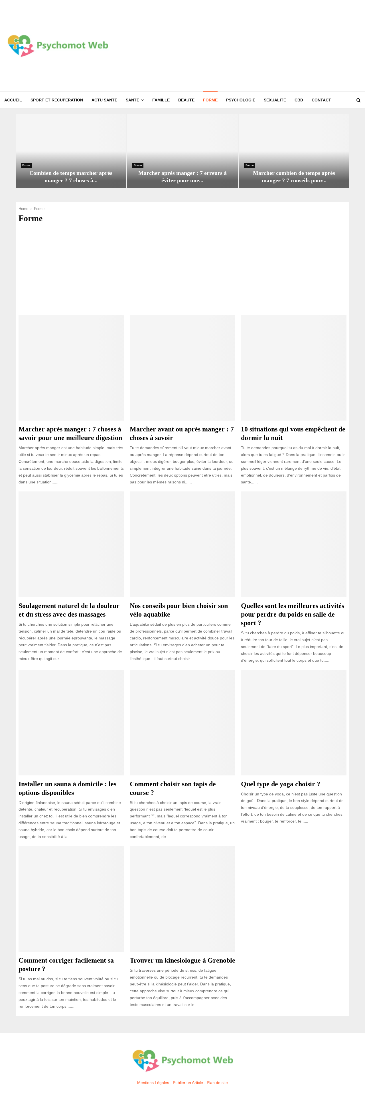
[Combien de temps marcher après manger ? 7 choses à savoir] (71, 151)
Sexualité (275, 100)
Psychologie (240, 100)
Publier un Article (188, 1082)
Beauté (186, 100)
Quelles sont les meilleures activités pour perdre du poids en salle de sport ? (292, 614)
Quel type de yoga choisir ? (280, 784)
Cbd (299, 100)
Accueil (13, 100)
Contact (321, 100)
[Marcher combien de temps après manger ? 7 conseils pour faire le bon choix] (294, 151)
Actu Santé (104, 100)
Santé (132, 100)
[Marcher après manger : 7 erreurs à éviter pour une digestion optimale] (182, 151)
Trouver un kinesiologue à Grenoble (182, 960)
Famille (161, 100)
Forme (210, 100)
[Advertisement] (257, 46)
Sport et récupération (57, 100)
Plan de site (217, 1082)
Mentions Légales (153, 1082)
